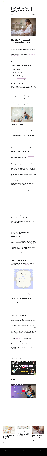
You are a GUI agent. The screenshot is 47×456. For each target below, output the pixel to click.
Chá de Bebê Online (16, 55)
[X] (23, 450)
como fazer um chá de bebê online (21, 381)
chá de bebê (12, 6)
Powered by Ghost (42, 450)
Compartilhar (33, 14)
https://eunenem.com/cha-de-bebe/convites (17, 266)
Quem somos (38, 1)
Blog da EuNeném (5, 450)
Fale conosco (42, 1)
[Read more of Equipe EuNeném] (12, 14)
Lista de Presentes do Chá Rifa (21, 78)
